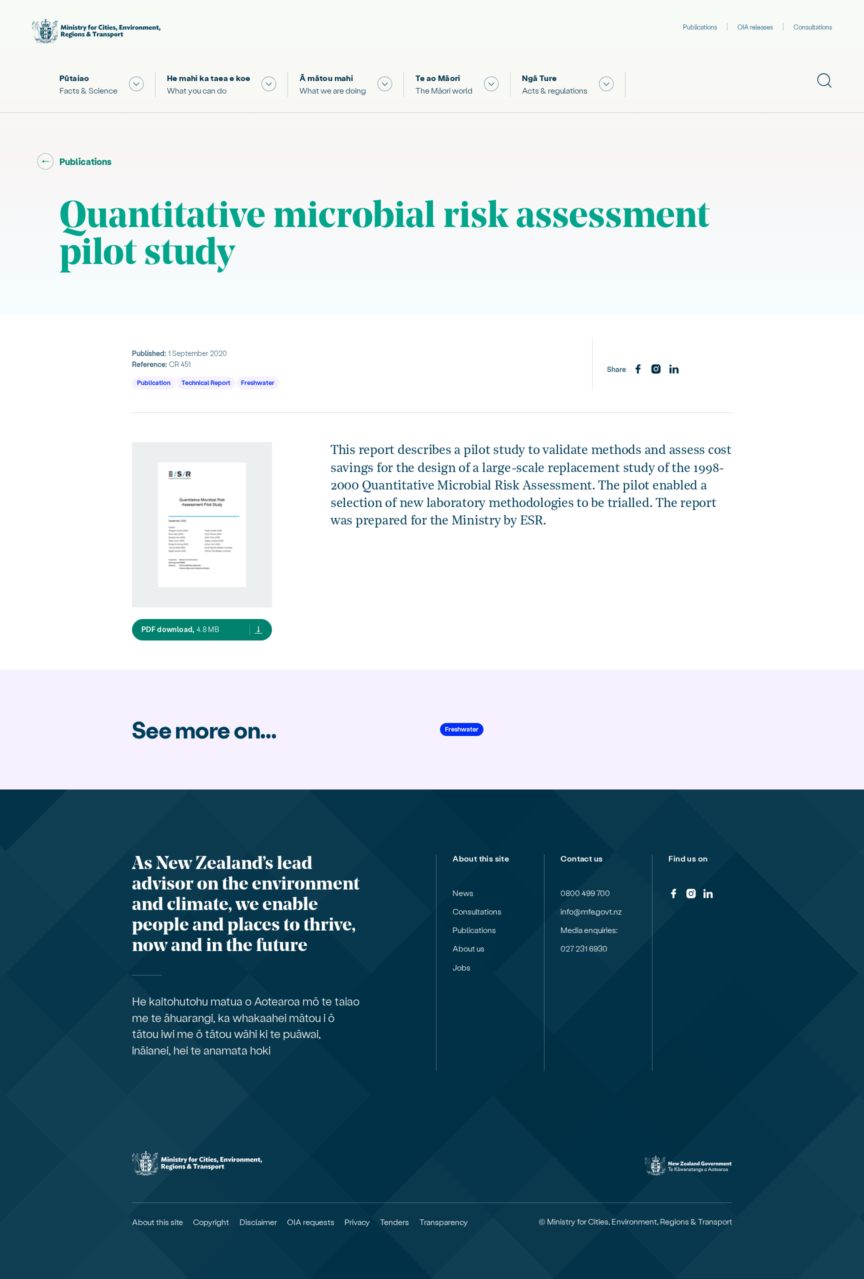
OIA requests (310, 1222)
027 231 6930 (584, 948)
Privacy (357, 1222)
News (463, 893)
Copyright (211, 1222)
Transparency (444, 1222)
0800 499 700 (585, 893)
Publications (700, 26)
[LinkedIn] (674, 369)
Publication (153, 382)
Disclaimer (258, 1222)
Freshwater (257, 382)
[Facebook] (638, 369)
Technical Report (206, 382)
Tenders (394, 1222)
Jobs (461, 968)
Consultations (813, 26)
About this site (157, 1222)
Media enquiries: (589, 930)
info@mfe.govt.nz (591, 912)
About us (468, 948)
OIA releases (755, 26)
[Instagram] (656, 369)
